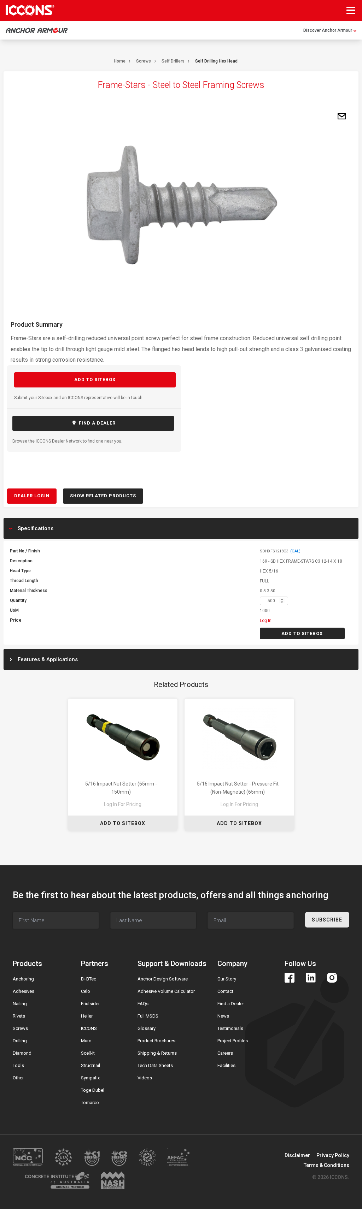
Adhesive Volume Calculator (166, 991)
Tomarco (90, 1102)
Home (119, 61)
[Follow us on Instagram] (332, 978)
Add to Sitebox (95, 379)
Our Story (226, 979)
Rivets (19, 1016)
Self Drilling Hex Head (216, 61)
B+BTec (88, 979)
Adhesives (23, 991)
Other (18, 1077)
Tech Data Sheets (155, 1065)
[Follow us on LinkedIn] (311, 978)
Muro (86, 1040)
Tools (18, 1065)
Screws (143, 61)
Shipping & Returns (157, 1053)
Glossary (147, 1028)
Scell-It (88, 1053)
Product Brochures (156, 1040)
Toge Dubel (92, 1090)
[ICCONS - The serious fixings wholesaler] (30, 10)
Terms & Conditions (326, 1165)
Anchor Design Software (163, 979)
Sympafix (90, 1077)
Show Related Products (103, 495)
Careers (225, 1053)
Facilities (226, 1065)
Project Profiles (232, 1040)
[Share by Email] (342, 116)
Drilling (20, 1040)
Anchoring (23, 979)
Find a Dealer (230, 1003)
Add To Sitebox (122, 823)
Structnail (90, 1065)
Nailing (20, 1003)
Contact (225, 991)
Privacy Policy (332, 1155)
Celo (85, 991)
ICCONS (89, 1028)
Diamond (22, 1053)
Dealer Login (31, 495)
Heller (87, 1016)
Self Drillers (173, 61)
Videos (145, 1077)
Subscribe (327, 920)
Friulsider (90, 1003)
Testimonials (230, 1028)
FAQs (143, 1003)
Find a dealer (96, 423)
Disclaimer (297, 1155)
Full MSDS (148, 1016)
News (223, 1016)
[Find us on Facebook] (289, 978)
